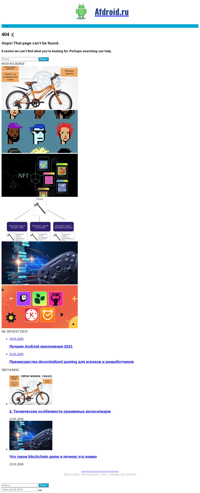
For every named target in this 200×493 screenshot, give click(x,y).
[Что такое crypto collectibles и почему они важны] (100, 132)
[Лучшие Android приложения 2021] (100, 307)
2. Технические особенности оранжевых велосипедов (60, 411)
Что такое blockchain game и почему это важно (53, 456)
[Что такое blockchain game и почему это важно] (100, 263)
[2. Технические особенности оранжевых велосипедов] (100, 88)
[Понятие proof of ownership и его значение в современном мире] (100, 176)
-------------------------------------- (100, 470)
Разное (131, 474)
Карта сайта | (73, 474)
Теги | (105, 474)
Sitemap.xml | (118, 474)
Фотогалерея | (91, 474)
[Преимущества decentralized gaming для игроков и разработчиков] (100, 219)
